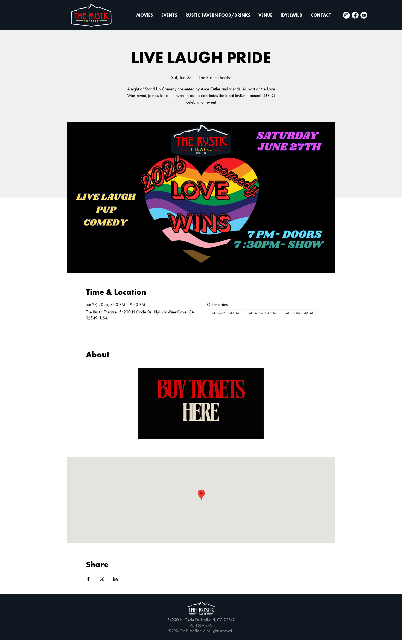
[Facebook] (355, 15)
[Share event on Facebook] (88, 579)
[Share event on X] (101, 579)
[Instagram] (346, 15)
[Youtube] (363, 15)
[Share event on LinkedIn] (115, 579)
